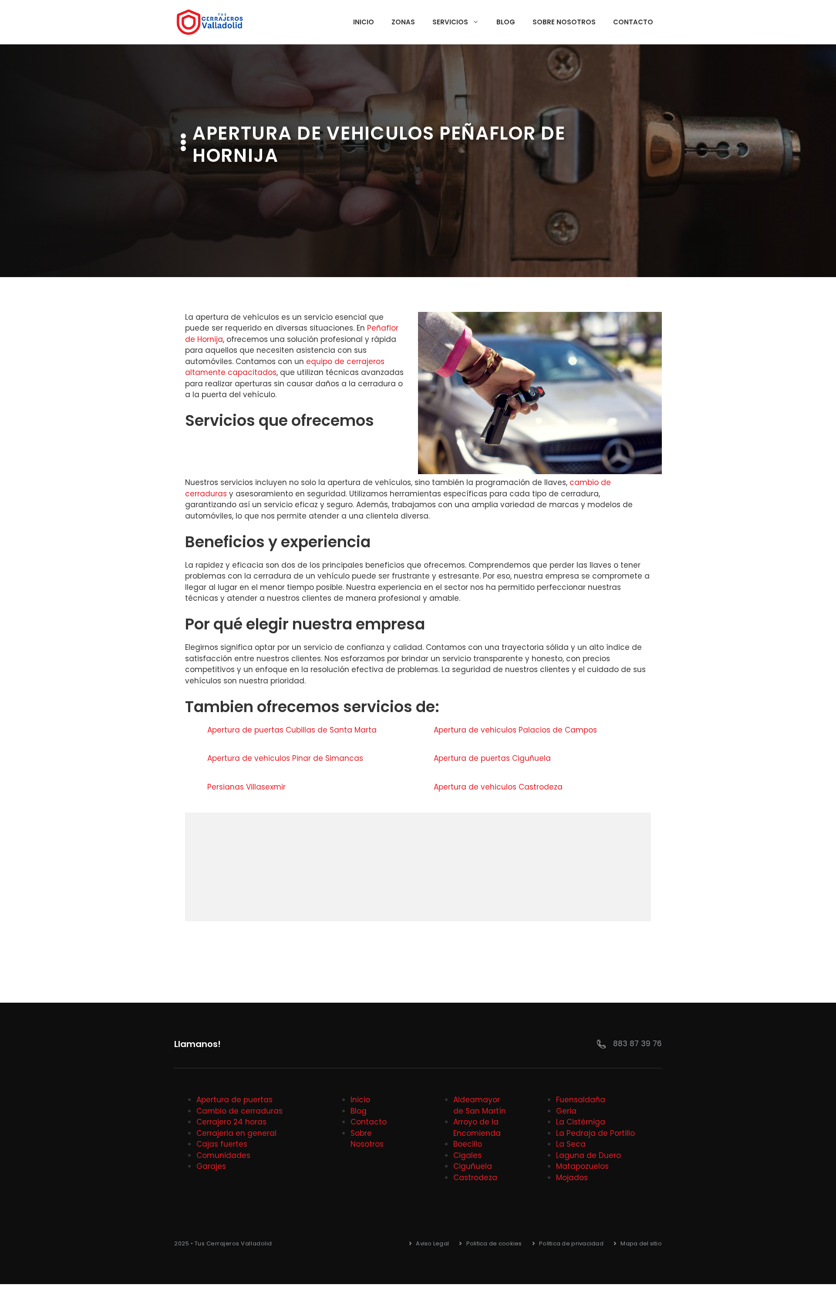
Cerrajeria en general (236, 1133)
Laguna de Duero (588, 1155)
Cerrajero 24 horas (231, 1122)
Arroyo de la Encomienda (477, 1127)
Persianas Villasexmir (247, 787)
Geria (566, 1111)
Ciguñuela (472, 1166)
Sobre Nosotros (564, 22)
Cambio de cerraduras (239, 1111)
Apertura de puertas (234, 1099)
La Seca (571, 1144)
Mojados (572, 1177)
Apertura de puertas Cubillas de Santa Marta (293, 730)
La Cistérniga (580, 1122)
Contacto (633, 22)
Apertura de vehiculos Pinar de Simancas (286, 758)
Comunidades (223, 1155)
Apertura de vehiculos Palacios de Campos (516, 730)
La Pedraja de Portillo (595, 1133)
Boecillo (467, 1144)
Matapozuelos (582, 1166)
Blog (505, 22)
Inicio (363, 22)
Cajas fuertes (221, 1144)
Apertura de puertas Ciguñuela (493, 758)
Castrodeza (475, 1177)
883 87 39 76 (637, 1043)
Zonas (403, 22)
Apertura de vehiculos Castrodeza (499, 787)
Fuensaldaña (580, 1099)
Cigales (467, 1155)
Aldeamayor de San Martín (479, 1105)
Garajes (211, 1166)
